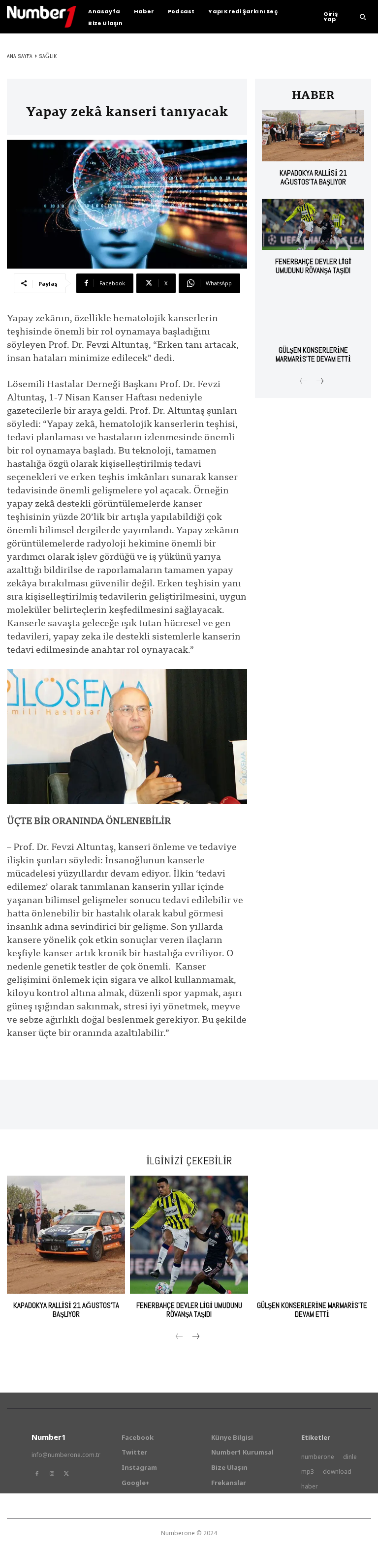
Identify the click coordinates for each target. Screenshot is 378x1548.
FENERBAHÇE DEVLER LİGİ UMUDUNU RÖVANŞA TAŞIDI (313, 266)
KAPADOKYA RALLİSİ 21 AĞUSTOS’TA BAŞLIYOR (313, 177)
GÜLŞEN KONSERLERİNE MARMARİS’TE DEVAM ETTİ (313, 354)
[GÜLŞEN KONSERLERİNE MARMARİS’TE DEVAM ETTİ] (313, 312)
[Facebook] (37, 1473)
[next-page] (319, 382)
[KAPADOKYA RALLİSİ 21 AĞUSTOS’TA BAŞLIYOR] (313, 135)
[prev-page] (303, 382)
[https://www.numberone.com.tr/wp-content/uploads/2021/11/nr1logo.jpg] (41, 17)
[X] (66, 1473)
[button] (362, 16)
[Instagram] (51, 1473)
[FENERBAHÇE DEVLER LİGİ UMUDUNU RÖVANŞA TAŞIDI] (313, 224)
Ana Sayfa (19, 56)
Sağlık (48, 56)
